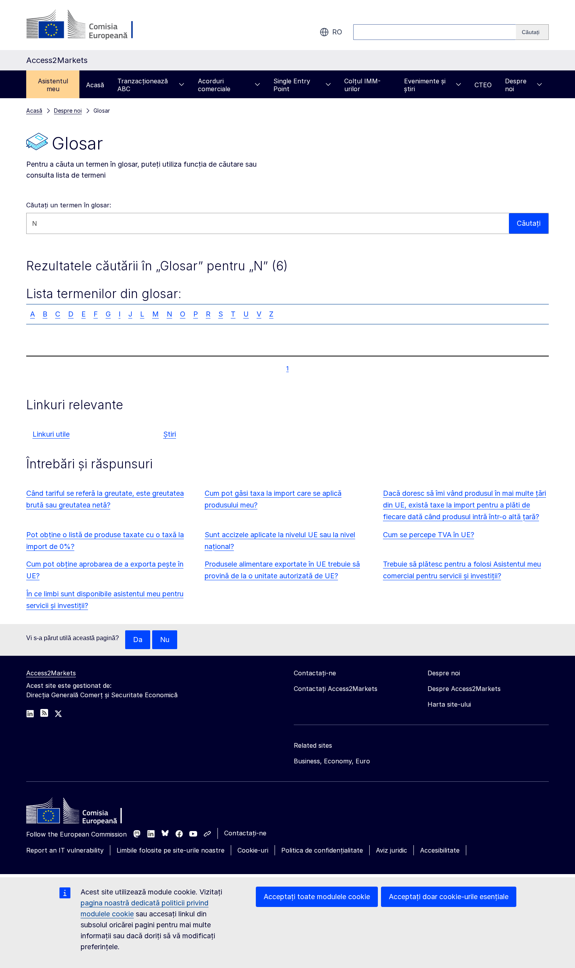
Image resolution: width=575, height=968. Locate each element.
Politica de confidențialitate (322, 850)
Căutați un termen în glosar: (68, 205)
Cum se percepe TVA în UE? (428, 535)
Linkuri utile (51, 434)
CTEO (483, 85)
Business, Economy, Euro (332, 761)
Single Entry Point (291, 85)
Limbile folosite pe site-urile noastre (171, 850)
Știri (169, 434)
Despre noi (515, 85)
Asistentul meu (53, 85)
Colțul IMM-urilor (362, 85)
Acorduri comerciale (214, 85)
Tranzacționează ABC (142, 85)
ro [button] (337, 32)
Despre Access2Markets (464, 689)
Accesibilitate (440, 850)
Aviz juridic (391, 850)
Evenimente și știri (425, 85)
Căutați (529, 223)
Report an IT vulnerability (65, 850)
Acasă (95, 85)
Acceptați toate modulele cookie (317, 896)
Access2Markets (51, 673)
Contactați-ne (245, 833)
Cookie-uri (252, 850)
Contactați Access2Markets (335, 689)
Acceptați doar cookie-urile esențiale (449, 896)
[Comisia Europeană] (89, 25)
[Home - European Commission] (83, 812)
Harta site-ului (449, 704)
